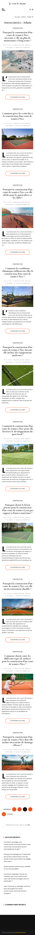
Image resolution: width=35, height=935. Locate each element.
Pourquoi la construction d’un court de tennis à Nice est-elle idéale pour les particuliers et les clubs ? (17, 193)
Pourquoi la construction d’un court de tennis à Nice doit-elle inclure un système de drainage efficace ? (17, 741)
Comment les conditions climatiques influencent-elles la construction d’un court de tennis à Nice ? (17, 272)
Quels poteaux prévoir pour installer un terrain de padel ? (17, 867)
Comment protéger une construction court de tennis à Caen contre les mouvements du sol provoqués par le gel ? (17, 845)
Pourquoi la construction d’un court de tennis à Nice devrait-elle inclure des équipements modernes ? (17, 351)
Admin (11, 47)
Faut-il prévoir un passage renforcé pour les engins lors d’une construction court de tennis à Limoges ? (17, 889)
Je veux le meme (17, 3)
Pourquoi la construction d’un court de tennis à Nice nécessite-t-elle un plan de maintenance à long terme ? (17, 36)
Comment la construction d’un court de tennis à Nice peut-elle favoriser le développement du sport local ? (17, 430)
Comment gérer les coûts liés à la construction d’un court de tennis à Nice (17, 116)
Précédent (7, 809)
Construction (17, 28)
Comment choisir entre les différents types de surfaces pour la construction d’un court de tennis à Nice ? (17, 660)
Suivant (10, 814)
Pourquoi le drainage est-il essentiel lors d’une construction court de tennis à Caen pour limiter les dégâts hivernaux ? (17, 857)
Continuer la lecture (17, 97)
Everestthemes (20, 932)
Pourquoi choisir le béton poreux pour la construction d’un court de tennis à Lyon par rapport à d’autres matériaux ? (17, 509)
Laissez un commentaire (23, 47)
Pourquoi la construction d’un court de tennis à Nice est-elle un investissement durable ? (17, 586)
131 (4, 814)
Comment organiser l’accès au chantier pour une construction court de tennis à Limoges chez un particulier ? (16, 877)
